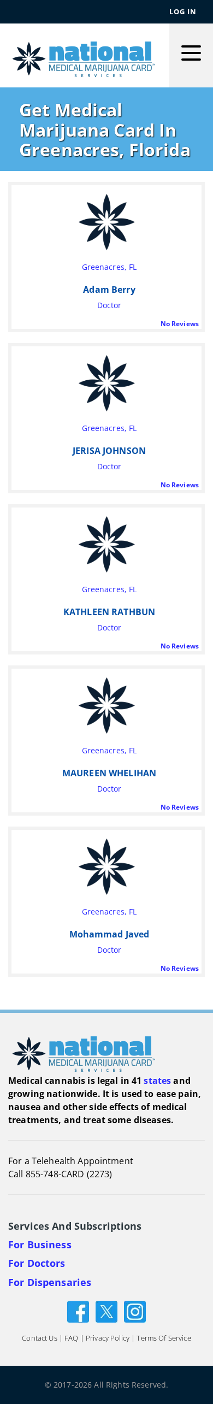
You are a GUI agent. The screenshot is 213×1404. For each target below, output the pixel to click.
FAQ (71, 1338)
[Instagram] (135, 1311)
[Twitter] (106, 1311)
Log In (183, 11)
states (157, 1081)
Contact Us (39, 1338)
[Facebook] (78, 1311)
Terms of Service (164, 1338)
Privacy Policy (107, 1338)
